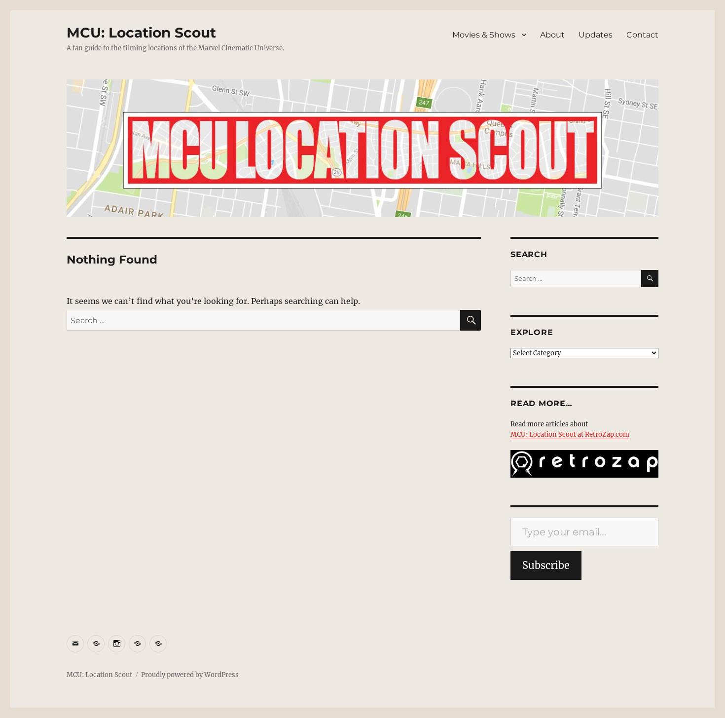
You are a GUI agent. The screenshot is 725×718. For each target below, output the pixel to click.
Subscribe (546, 565)
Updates (596, 34)
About (552, 34)
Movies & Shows (483, 34)
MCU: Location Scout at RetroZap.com (569, 434)
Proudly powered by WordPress (190, 675)
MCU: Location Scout (141, 32)
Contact (642, 34)
